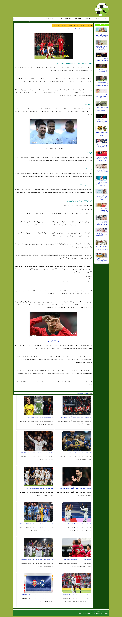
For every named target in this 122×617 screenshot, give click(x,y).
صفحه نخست (105, 611)
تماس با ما (98, 611)
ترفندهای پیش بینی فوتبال (82, 393)
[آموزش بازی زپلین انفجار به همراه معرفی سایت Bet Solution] (102, 128)
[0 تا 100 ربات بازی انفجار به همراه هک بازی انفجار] (102, 54)
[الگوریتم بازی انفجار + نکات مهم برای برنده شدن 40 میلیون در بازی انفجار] (102, 78)
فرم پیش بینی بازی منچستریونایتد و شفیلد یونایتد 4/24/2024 (77, 594)
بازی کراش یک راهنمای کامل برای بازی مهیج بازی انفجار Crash (102, 235)
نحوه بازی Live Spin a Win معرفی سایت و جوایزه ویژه (102, 71)
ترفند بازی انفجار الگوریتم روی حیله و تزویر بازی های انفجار (102, 260)
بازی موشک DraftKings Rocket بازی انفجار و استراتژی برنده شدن (101, 121)
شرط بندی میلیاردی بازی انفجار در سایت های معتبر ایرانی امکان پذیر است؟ (102, 248)
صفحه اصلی (104, 18)
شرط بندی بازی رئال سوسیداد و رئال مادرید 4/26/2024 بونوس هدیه (75, 523)
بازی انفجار (97, 18)
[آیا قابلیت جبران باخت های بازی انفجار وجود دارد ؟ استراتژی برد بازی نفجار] (102, 204)
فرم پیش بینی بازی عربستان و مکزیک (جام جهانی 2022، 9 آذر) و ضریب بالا (73, 25)
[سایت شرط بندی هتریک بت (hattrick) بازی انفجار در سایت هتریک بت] (102, 103)
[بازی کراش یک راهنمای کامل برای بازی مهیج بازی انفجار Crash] (102, 229)
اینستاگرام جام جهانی (53, 341)
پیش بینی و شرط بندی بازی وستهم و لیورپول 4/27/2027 (40, 488)
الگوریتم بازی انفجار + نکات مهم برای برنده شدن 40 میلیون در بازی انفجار (102, 84)
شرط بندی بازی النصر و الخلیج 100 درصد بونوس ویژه (78, 452)
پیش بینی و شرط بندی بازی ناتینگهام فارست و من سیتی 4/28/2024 (37, 452)
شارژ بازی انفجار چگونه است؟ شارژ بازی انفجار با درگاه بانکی (102, 48)
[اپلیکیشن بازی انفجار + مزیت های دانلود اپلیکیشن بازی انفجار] (102, 178)
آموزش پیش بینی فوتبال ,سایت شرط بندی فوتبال (76, 28)
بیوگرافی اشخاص (88, 18)
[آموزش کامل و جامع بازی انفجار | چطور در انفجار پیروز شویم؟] (102, 140)
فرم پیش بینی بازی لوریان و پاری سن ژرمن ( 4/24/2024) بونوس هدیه (37, 559)
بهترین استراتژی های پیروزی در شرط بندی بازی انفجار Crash (102, 171)
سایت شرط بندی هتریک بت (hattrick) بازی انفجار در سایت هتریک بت (102, 109)
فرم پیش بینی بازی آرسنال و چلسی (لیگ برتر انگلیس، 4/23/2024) (37, 594)
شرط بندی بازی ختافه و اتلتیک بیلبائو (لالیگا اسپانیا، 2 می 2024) (76, 417)
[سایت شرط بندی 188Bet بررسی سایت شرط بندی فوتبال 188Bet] (102, 90)
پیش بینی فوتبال (59, 18)
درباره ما (91, 611)
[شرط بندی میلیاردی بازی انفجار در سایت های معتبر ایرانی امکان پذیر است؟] (102, 242)
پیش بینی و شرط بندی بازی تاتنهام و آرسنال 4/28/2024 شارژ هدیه (75, 488)
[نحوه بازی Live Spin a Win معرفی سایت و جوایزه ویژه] (102, 65)
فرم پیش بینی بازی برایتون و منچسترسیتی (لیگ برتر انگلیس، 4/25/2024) (35, 523)
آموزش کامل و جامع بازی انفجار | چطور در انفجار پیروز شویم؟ (102, 146)
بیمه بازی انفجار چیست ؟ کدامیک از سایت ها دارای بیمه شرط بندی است (101, 197)
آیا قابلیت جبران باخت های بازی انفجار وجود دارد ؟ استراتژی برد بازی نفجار (102, 210)
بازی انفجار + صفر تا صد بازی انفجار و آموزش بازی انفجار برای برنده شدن (102, 35)
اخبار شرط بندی (49, 18)
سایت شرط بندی (69, 18)
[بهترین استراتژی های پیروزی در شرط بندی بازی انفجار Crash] (102, 165)
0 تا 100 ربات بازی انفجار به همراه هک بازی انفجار (102, 59)
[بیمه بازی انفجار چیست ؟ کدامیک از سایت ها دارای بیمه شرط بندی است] (102, 190)
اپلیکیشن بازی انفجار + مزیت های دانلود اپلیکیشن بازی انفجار (102, 184)
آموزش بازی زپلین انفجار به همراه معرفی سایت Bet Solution (102, 134)
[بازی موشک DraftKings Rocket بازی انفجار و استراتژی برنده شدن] (102, 115)
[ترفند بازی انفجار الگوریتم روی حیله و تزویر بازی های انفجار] (102, 254)
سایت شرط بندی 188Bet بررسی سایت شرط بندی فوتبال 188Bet (102, 96)
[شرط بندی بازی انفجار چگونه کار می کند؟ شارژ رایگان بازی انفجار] (102, 153)
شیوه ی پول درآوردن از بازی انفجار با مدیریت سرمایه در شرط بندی (101, 223)
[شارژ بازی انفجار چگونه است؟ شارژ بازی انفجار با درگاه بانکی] (102, 42)
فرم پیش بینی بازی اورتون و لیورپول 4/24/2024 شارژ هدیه (77, 559)
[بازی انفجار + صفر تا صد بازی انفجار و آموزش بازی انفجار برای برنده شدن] (102, 29)
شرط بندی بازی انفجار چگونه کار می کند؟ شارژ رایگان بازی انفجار (102, 159)
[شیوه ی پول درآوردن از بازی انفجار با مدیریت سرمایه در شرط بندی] (102, 217)
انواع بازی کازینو (78, 18)
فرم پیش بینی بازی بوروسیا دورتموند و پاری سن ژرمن (40, 417)
